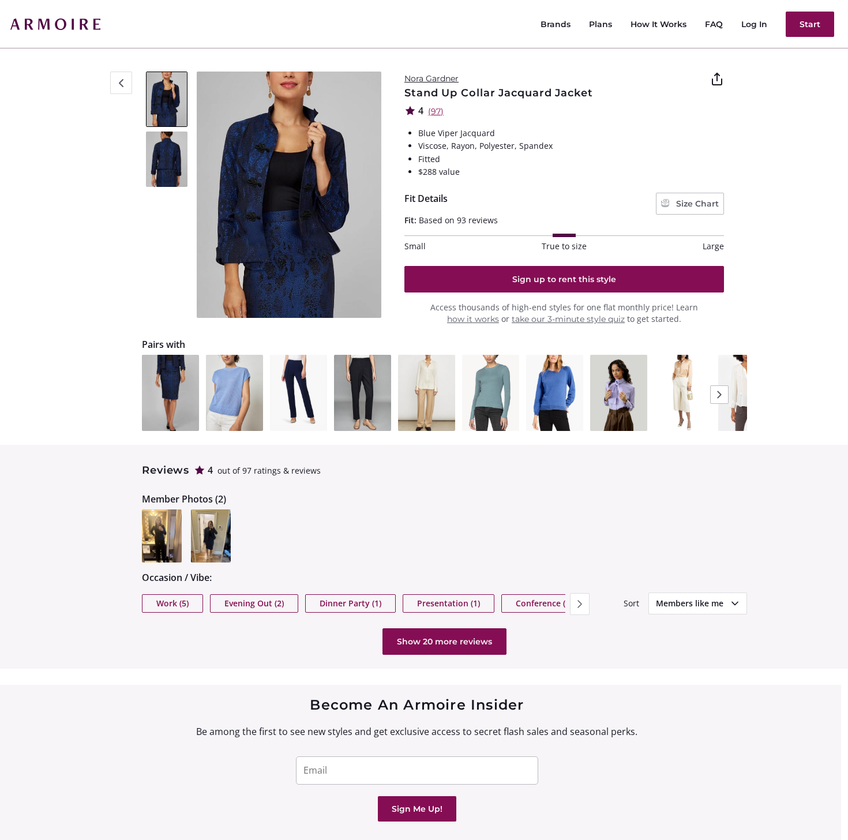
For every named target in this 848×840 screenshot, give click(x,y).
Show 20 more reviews (444, 641)
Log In (754, 24)
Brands (556, 24)
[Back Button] (121, 83)
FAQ (714, 24)
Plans (600, 24)
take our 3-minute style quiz (568, 319)
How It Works (658, 24)
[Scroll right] (580, 604)
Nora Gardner (431, 78)
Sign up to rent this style (564, 279)
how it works (473, 319)
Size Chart (696, 203)
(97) (436, 111)
